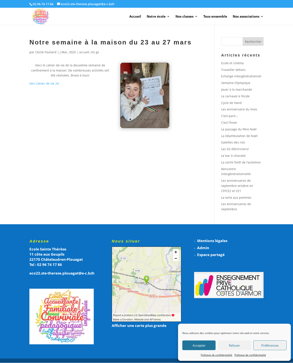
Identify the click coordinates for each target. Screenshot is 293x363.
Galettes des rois (233, 142)
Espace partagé (211, 254)
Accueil (135, 16)
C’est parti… (229, 116)
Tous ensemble (215, 16)
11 (163, 119)
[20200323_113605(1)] (145, 128)
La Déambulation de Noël (239, 136)
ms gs (95, 52)
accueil (84, 52)
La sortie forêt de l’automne (241, 162)
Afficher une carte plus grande (139, 325)
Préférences (270, 345)
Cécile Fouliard (45, 52)
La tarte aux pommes (236, 197)
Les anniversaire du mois (239, 109)
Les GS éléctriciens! (235, 149)
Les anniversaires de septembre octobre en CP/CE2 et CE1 (237, 185)
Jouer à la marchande (236, 89)
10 (159, 119)
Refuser (234, 345)
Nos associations (246, 16)
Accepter (199, 345)
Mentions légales (212, 240)
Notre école (156, 16)
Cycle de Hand (231, 103)
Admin (203, 247)
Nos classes (184, 16)
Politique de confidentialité (216, 355)
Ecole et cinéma (232, 63)
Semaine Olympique (235, 83)
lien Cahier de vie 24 (44, 83)
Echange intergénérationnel (241, 76)
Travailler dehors (233, 70)
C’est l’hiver (229, 122)
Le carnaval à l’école (235, 96)
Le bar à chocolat (233, 156)
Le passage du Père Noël (239, 129)
